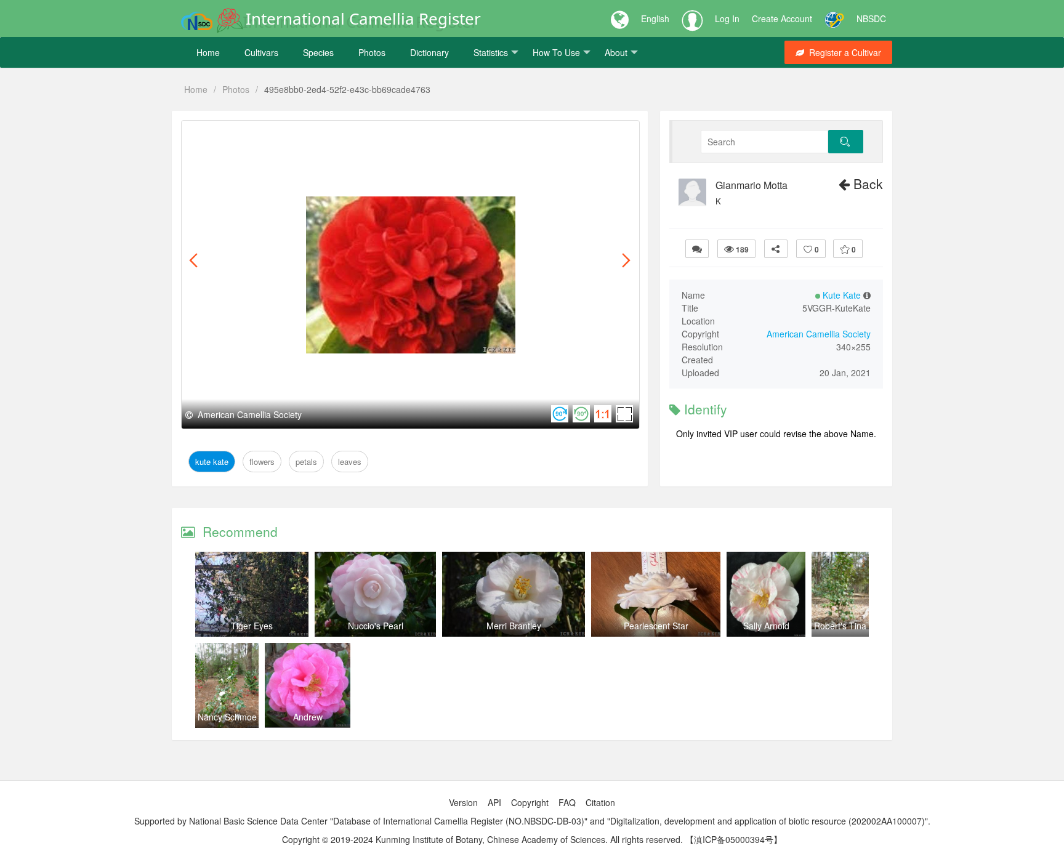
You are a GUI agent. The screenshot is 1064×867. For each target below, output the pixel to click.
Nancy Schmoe (227, 717)
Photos (371, 52)
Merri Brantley (513, 625)
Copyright (530, 802)
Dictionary (429, 52)
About (616, 52)
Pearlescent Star (656, 625)
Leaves (327, 134)
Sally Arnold (766, 625)
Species (318, 52)
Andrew (308, 717)
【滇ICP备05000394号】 (733, 839)
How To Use (556, 52)
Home (208, 52)
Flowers (255, 134)
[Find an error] (697, 249)
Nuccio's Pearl (375, 625)
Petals (292, 134)
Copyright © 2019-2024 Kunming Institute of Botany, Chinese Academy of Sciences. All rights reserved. (482, 839)
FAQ (567, 802)
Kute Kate (211, 134)
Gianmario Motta (751, 185)
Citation (600, 802)
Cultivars (261, 52)
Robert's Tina (840, 625)
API (494, 802)
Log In (727, 18)
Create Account (782, 18)
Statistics (491, 52)
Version (463, 802)
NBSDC (871, 18)
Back (866, 183)
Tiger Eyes (252, 625)
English (655, 18)
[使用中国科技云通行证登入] (834, 18)
